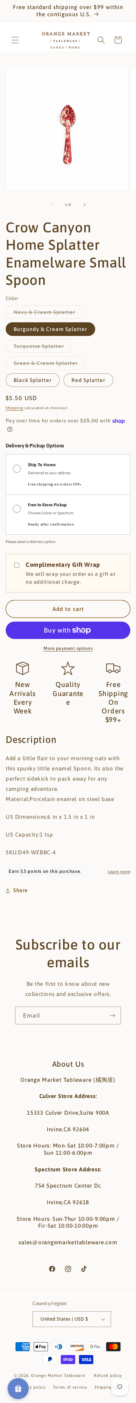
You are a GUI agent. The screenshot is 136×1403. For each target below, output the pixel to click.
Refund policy (108, 1375)
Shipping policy (110, 1387)
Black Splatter (33, 380)
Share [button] (20, 890)
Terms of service (70, 1387)
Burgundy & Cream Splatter (50, 329)
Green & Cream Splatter (50, 365)
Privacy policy (31, 1387)
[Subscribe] (112, 1015)
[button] (15, 40)
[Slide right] (84, 204)
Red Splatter (88, 380)
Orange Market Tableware (58, 1375)
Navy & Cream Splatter (48, 314)
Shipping (14, 408)
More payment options (68, 648)
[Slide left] (51, 204)
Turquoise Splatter (43, 348)
